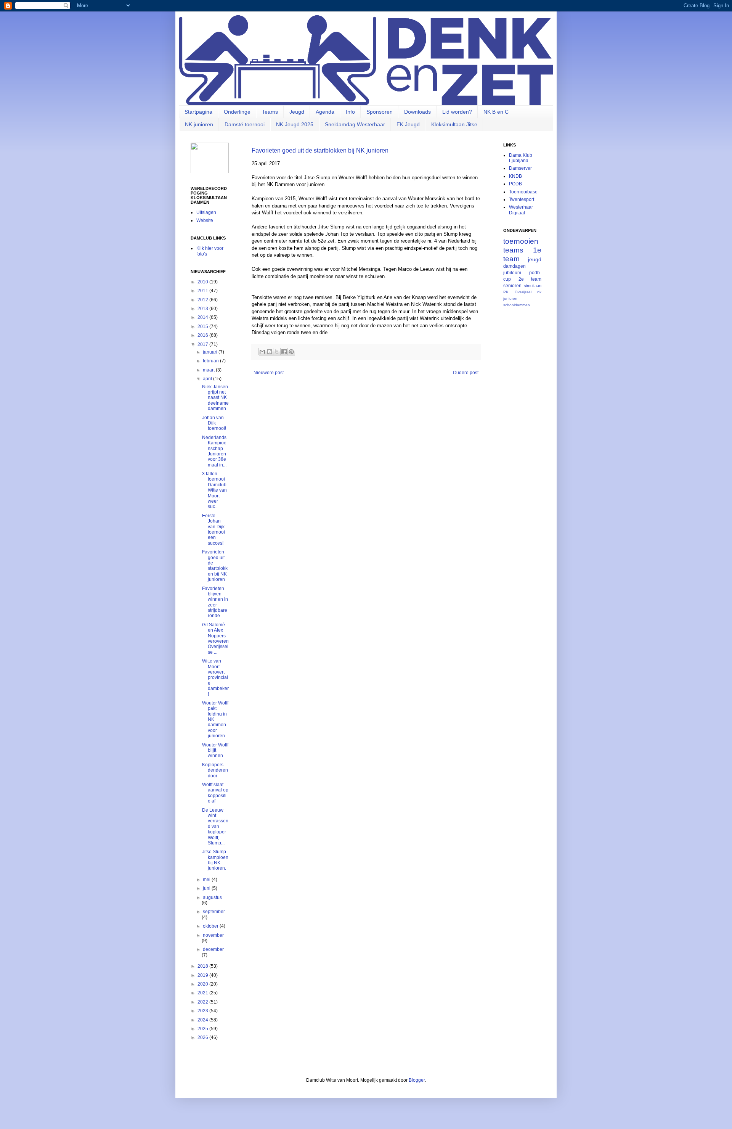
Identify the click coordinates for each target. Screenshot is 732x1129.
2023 (203, 1010)
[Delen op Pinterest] (291, 351)
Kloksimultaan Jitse (454, 124)
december (213, 949)
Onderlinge (237, 112)
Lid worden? (457, 112)
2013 (203, 308)
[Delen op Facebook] (284, 351)
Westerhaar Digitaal (521, 209)
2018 (203, 966)
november (213, 935)
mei (207, 879)
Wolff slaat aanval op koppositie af (215, 793)
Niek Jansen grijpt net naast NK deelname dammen (215, 398)
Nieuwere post (269, 372)
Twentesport (521, 199)
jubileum (512, 272)
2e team (530, 279)
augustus (212, 897)
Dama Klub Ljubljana (520, 158)
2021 (203, 993)
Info (350, 112)
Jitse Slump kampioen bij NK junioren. (215, 860)
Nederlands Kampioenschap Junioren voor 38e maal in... (214, 451)
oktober (211, 926)
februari (211, 360)
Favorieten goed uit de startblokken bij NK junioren (320, 150)
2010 (203, 282)
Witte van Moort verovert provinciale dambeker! (215, 677)
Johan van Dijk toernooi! (214, 423)
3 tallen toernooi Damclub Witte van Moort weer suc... (214, 490)
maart (209, 370)
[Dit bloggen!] (269, 351)
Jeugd (296, 112)
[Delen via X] (277, 351)
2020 (203, 984)
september (214, 911)
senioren (512, 285)
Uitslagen (206, 212)
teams (513, 250)
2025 (203, 1028)
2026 (203, 1037)
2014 (203, 317)
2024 (203, 1020)
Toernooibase (523, 192)
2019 (203, 975)
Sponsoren (379, 112)
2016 (203, 335)
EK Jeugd (408, 124)
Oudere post (465, 372)
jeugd (534, 259)
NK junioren (199, 124)
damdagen (514, 266)
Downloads (417, 112)
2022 (203, 1002)
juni (207, 888)
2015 (203, 326)
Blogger (417, 1080)
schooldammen (516, 305)
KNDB (515, 176)
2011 (203, 290)
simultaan (532, 285)
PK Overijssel (517, 292)
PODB (515, 184)
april (208, 378)
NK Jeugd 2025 (294, 124)
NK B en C (496, 112)
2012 (203, 299)
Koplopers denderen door (215, 770)
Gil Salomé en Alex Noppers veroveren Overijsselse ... (215, 638)
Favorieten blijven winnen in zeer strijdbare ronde (215, 602)
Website (204, 220)
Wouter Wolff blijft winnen (215, 750)
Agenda (325, 112)
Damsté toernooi (245, 124)
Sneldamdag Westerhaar (355, 124)
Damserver (520, 168)
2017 (203, 344)
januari (210, 352)
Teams (270, 112)
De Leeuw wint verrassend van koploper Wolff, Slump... (215, 826)
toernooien (520, 241)
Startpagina (198, 112)
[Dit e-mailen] (262, 351)
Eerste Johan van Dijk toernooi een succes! (213, 529)
